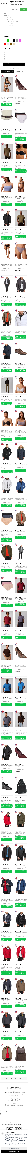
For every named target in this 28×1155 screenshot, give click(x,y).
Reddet (22, 1140)
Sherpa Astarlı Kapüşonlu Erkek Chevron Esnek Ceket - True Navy (7, 1001)
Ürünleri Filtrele (6, 71)
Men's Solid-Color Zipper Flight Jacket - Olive (6, 566)
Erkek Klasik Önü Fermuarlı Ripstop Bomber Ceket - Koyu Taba (7, 332)
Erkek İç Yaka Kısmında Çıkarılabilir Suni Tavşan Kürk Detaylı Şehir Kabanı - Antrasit (21, 566)
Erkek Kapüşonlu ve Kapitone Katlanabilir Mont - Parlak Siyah (21, 934)
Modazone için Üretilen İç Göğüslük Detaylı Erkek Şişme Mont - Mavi (21, 499)
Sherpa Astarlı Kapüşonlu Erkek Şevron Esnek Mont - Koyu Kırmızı (20, 967)
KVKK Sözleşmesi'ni (6, 1124)
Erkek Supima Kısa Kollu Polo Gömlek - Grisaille (21, 699)
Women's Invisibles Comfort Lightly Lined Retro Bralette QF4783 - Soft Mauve (6, 199)
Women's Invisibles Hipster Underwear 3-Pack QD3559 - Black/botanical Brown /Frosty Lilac (21, 132)
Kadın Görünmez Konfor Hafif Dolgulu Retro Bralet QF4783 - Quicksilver (21, 433)
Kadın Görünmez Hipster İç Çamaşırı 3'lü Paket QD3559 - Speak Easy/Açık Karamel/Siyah (7, 533)
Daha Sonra (15, 9)
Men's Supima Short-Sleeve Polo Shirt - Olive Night (6, 165)
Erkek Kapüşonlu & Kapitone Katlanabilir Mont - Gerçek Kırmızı (7, 967)
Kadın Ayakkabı (8, 25)
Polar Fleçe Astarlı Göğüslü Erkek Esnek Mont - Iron (20, 1033)
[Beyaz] (11, 40)
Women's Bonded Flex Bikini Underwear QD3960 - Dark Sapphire (7, 265)
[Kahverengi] (11, 44)
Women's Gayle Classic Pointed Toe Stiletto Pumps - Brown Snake (20, 666)
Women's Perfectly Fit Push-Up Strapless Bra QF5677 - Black (20, 165)
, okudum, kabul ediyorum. (12, 1124)
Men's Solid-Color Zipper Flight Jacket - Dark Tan (20, 532)
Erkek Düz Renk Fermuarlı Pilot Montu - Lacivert (6, 365)
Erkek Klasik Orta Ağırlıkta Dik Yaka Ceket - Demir (7, 1033)
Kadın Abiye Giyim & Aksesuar (11, 30)
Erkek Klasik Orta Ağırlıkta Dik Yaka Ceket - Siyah (7, 866)
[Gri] (17, 40)
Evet (24, 9)
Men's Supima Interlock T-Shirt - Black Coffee (6, 666)
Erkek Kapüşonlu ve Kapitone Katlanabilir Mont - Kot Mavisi (21, 900)
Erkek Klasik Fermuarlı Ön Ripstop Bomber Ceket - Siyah (21, 866)
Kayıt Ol (24, 1122)
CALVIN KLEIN (4, 96)
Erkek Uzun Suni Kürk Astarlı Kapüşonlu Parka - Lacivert (21, 465)
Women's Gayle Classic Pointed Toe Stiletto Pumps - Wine (20, 98)
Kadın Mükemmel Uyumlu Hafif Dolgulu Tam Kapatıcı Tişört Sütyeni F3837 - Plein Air (20, 399)
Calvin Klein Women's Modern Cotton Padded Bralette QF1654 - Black (7, 98)
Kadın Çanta (8, 27)
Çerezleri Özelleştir (14, 1148)
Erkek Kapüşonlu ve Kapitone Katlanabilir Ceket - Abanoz (7, 766)
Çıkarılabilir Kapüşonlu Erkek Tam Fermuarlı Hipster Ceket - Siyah (7, 466)
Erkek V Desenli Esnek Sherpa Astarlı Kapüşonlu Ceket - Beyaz (7, 499)
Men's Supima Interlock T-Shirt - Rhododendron (6, 632)
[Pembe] (20, 40)
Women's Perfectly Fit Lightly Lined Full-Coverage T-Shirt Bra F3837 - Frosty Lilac (21, 199)
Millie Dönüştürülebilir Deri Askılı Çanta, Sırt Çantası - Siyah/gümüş (20, 800)
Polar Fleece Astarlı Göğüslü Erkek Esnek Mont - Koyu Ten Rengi (7, 1067)
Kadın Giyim (7, 17)
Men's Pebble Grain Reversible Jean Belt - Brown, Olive (7, 131)
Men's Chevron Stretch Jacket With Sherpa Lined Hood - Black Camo (7, 299)
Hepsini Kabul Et (14, 1151)
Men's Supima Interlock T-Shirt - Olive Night (20, 231)
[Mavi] (5, 40)
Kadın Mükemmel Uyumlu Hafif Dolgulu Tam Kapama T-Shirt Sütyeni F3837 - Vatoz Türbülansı (7, 433)
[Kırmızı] (5, 44)
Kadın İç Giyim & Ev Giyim (11, 21)
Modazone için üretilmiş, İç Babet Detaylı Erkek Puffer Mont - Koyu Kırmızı (6, 834)
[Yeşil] (8, 40)
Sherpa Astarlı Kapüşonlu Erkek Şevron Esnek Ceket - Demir (20, 299)
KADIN (6, 15)
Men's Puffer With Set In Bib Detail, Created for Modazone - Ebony (7, 232)
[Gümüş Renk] (8, 44)
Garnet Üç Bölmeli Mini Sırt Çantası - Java (20, 1067)
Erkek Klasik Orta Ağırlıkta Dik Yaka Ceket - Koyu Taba (21, 1000)
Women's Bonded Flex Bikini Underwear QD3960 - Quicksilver (21, 265)
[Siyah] (14, 40)
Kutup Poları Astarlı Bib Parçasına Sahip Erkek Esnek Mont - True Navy (7, 900)
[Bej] (14, 44)
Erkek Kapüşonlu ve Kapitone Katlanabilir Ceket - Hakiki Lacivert (7, 934)
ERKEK (6, 32)
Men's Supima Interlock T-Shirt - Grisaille (20, 632)
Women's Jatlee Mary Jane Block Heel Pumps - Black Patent (6, 800)
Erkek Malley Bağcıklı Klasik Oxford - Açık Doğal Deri (20, 365)
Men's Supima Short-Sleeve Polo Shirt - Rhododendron (20, 599)
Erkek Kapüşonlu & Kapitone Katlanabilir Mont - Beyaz (20, 332)
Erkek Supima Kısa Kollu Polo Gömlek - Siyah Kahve (21, 733)
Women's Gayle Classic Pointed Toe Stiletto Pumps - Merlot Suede (20, 767)
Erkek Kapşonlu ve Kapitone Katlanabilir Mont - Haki (20, 833)
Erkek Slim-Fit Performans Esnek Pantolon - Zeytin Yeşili (7, 398)
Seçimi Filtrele (8, 64)
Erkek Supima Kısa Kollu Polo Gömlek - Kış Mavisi (7, 733)
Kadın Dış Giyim (9, 19)
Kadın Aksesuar (8, 23)
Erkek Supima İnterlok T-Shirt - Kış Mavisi (7, 699)
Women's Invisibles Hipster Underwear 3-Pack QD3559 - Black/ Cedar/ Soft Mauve (6, 600)
